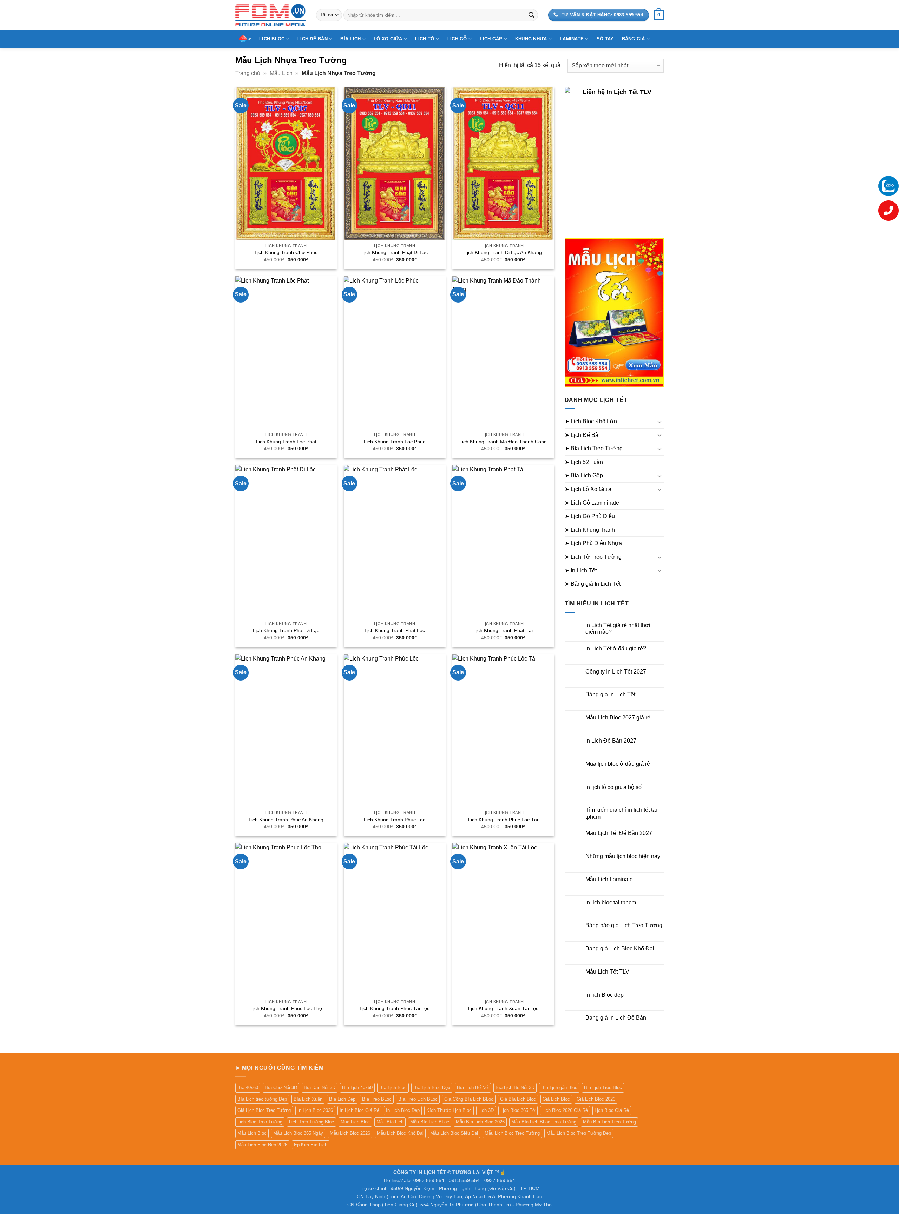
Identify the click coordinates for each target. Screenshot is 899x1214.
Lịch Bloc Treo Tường (259, 1122)
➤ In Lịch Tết (581, 570)
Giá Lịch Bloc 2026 (596, 1099)
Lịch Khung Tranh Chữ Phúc (286, 252)
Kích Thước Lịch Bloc (449, 1110)
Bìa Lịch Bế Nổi (473, 1087)
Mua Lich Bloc (355, 1122)
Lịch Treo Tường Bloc (311, 1122)
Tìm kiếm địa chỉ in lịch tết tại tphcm (621, 813)
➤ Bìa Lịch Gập (584, 475)
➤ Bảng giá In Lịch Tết (593, 584)
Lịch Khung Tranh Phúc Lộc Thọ (286, 1008)
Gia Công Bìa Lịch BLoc (468, 1099)
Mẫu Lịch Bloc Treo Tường (512, 1133)
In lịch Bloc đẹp (604, 995)
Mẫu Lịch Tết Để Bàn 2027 (618, 833)
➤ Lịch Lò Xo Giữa (588, 489)
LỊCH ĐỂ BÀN (312, 38)
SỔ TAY (605, 38)
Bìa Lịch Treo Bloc (603, 1087)
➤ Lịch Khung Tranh (590, 530)
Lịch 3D (486, 1110)
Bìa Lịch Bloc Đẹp (431, 1087)
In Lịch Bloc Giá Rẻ (359, 1110)
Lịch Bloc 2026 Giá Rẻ (565, 1110)
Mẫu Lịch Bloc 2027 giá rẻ (617, 718)
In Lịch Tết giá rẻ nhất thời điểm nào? (617, 628)
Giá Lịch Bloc (556, 1099)
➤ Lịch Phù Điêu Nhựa (593, 543)
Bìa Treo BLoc (377, 1099)
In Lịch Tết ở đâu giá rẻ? (615, 648)
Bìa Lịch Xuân (308, 1099)
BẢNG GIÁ (633, 38)
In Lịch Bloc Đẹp (403, 1110)
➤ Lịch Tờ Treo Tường (593, 557)
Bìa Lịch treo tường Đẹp (262, 1099)
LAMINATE (572, 38)
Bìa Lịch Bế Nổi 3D (515, 1087)
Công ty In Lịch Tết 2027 (615, 672)
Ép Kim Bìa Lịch (310, 1144)
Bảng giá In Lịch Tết (610, 694)
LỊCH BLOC (271, 38)
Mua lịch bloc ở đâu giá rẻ (617, 764)
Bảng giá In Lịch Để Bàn (615, 1018)
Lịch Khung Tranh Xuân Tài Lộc (503, 1008)
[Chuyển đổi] (659, 421)
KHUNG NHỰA (531, 38)
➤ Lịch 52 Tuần (584, 462)
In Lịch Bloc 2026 (315, 1110)
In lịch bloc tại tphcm (610, 902)
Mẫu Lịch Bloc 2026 (350, 1133)
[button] (659, 15)
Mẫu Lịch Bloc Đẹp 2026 (262, 1144)
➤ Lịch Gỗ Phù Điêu (590, 516)
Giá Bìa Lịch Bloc (518, 1099)
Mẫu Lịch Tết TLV (607, 972)
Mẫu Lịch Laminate (609, 879)
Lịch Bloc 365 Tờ (518, 1110)
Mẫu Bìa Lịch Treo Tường (609, 1122)
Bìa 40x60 (247, 1087)
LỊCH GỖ (457, 38)
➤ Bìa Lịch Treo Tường (594, 448)
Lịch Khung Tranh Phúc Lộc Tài (503, 819)
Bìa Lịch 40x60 (357, 1087)
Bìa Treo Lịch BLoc (418, 1099)
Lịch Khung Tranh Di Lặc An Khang (503, 252)
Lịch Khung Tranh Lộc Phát (286, 441)
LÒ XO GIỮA (388, 38)
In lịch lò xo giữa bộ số (613, 787)
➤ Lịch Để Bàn (583, 435)
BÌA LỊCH (350, 38)
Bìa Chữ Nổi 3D (281, 1087)
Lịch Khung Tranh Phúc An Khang (286, 819)
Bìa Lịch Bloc (393, 1087)
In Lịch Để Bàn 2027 (610, 741)
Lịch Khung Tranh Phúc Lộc (394, 819)
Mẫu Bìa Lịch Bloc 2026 (480, 1122)
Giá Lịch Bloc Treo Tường (264, 1110)
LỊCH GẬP (491, 38)
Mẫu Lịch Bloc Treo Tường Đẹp (578, 1133)
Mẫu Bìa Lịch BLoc (429, 1122)
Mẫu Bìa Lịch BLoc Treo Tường (543, 1122)
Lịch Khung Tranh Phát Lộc (395, 630)
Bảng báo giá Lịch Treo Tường (623, 925)
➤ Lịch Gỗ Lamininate (592, 503)
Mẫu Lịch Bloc (252, 1133)
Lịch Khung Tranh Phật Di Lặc (394, 252)
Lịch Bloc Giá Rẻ (612, 1110)
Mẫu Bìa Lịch (389, 1122)
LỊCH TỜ (424, 38)
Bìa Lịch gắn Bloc (559, 1087)
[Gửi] (531, 15)
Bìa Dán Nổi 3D (319, 1087)
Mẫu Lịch (281, 73)
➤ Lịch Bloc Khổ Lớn (591, 421)
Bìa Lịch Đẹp (342, 1099)
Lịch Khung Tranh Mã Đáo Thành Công (503, 441)
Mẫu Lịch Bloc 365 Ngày (298, 1133)
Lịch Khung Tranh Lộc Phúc (394, 441)
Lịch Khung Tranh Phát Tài (503, 630)
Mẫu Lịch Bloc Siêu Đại (454, 1133)
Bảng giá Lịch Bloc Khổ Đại (619, 948)
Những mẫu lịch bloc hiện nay (622, 856)
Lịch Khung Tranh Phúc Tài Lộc (394, 1008)
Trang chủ (247, 73)
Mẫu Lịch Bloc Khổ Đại (400, 1133)
